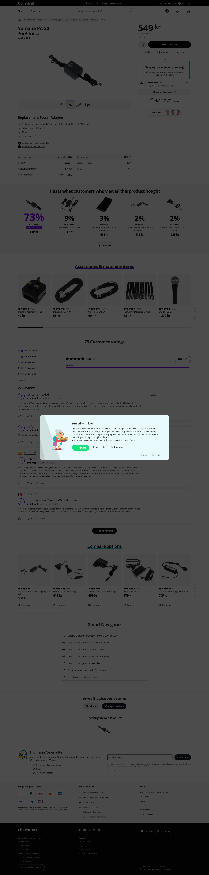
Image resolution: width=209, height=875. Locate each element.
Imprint (144, 455)
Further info (117, 447)
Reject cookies (100, 447)
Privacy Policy (156, 455)
